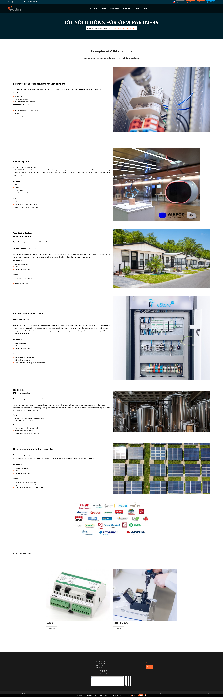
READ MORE (52, 628)
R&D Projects (121, 622)
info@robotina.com (15, 2)
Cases (106, 28)
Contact (146, 8)
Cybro (49, 622)
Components (114, 8)
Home (89, 28)
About (137, 8)
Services (103, 8)
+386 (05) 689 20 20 (32, 2)
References (127, 8)
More (130, 695)
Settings (135, 695)
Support (181, 2)
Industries (93, 8)
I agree (141, 695)
